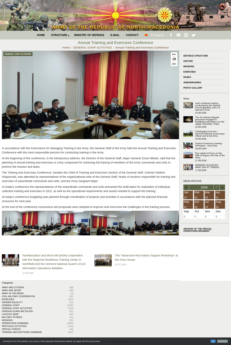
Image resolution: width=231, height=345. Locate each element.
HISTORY (188, 61)
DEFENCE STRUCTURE (195, 56)
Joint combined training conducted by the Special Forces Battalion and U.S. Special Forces (208, 106)
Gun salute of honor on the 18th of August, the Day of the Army (210, 155)
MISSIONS (188, 66)
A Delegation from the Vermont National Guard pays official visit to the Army (210, 133)
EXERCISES (189, 72)
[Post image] (10, 260)
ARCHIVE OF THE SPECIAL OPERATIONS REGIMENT (197, 230)
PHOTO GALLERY (192, 88)
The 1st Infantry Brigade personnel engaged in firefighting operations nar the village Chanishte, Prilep (209, 120)
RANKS (187, 77)
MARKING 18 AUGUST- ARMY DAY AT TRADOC (207, 166)
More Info (222, 341)
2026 (204, 187)
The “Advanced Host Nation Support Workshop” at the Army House (146, 257)
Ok (213, 341)
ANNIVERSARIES (192, 82)
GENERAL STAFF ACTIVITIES (18, 54)
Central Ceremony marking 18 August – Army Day (208, 144)
